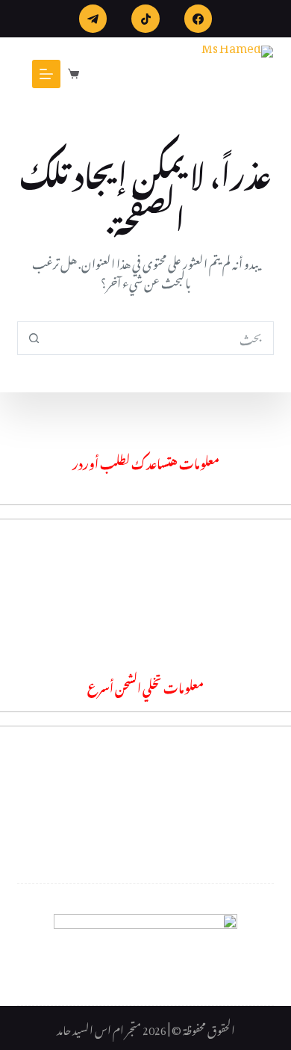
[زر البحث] (34, 338)
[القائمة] (46, 74)
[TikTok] (145, 18)
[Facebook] (198, 18)
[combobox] (161, 338)
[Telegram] (93, 18)
